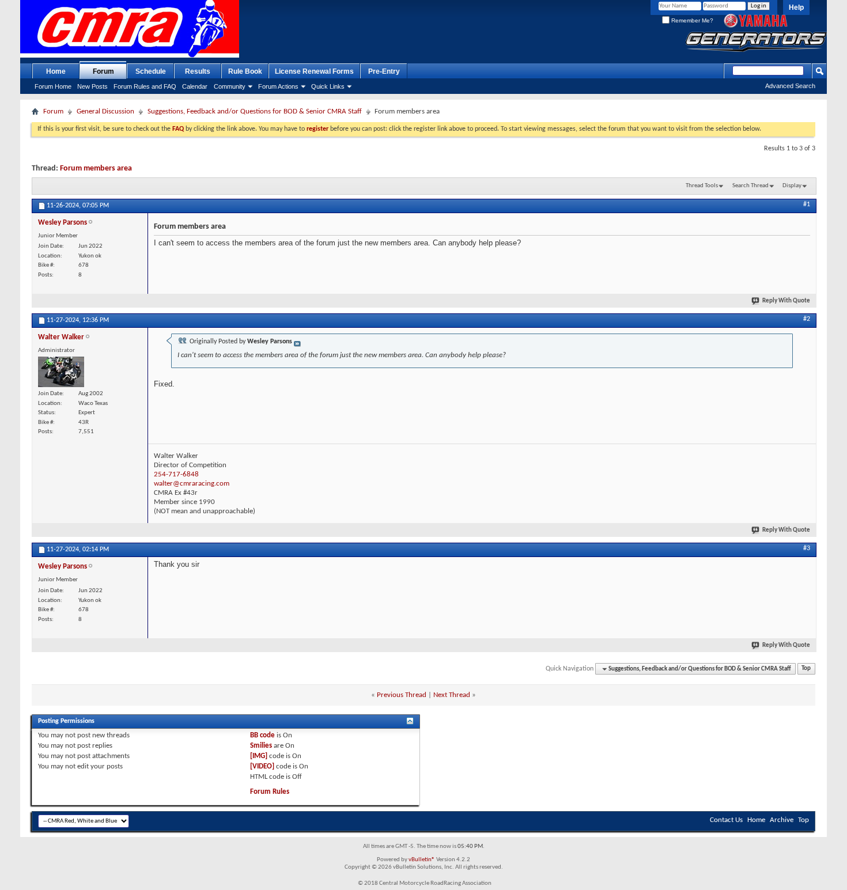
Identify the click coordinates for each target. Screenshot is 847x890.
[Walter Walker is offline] (61, 372)
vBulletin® (422, 860)
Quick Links (328, 86)
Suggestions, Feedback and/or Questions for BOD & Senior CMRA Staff (255, 111)
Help (796, 7)
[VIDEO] (262, 766)
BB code (262, 735)
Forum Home (53, 86)
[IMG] (258, 756)
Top (806, 669)
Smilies (261, 745)
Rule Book (245, 71)
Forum (103, 71)
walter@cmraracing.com (191, 483)
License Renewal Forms (314, 71)
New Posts (92, 86)
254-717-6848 (176, 474)
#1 (806, 204)
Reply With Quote (786, 301)
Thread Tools (702, 186)
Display (791, 186)
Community (229, 86)
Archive (781, 820)
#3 (806, 548)
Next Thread (451, 695)
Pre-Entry (384, 71)
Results (197, 71)
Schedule (150, 71)
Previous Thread (401, 695)
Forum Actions (278, 86)
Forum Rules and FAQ (145, 86)
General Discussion (105, 111)
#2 (806, 319)
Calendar (194, 86)
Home (56, 71)
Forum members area (96, 168)
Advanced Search (790, 85)
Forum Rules (269, 792)
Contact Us (726, 820)
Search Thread (750, 186)
